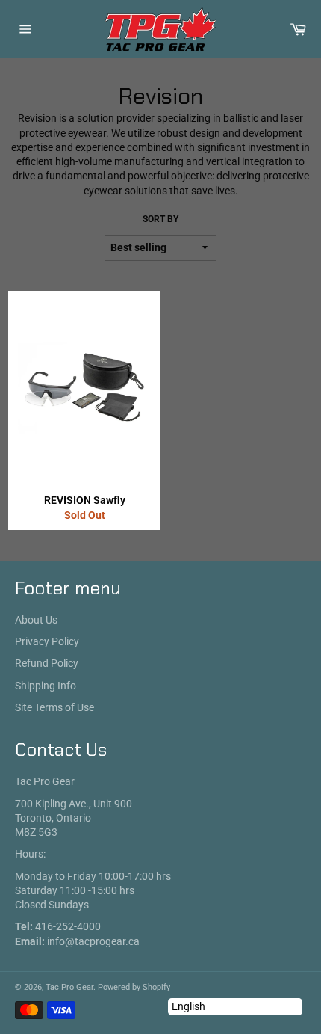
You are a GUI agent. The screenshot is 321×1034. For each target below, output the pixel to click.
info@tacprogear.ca (93, 941)
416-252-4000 (68, 926)
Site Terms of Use (54, 707)
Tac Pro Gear (69, 987)
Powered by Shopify (134, 987)
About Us (36, 620)
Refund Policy (46, 663)
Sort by (160, 219)
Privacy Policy (47, 641)
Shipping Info (45, 686)
